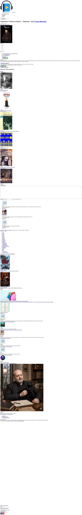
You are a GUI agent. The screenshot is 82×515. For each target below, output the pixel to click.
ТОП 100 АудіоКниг (5, 13)
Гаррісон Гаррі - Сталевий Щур (5, 338)
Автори (3, 15)
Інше (3, 249)
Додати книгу (4, 251)
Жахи (3, 235)
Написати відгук (3, 185)
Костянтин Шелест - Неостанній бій (6, 414)
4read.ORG (2, 230)
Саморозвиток (4, 243)
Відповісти (4, 208)
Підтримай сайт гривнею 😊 (5, 63)
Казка (3, 232)
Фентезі (3, 238)
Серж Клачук (4, 215)
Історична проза (4, 245)
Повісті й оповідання (5, 246)
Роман (3, 234)
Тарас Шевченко (41, 21)
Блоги (3, 16)
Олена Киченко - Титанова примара (6, 346)
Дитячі (3, 237)
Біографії (3, 241)
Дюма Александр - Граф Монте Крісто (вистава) (8, 363)
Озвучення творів (5, 252)
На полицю (2, 24)
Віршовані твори (15, 53)
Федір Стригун (7, 55)
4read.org (14, 12)
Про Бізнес (4, 247)
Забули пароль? (5, 508)
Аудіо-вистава (4, 244)
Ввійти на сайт (3, 511)
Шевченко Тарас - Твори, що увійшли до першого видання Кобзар (11, 329)
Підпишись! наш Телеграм (4, 67)
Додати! (2, 199)
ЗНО (3, 250)
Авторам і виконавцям (6, 417)
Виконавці (4, 14)
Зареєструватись (5, 505)
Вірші (3, 233)
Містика (3, 239)
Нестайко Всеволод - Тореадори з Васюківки (7, 321)
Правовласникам (5, 416)
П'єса (3, 248)
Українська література (8, 53)
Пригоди (3, 240)
